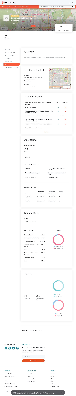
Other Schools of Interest (11, 67)
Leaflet (58, 9)
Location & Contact (10, 52)
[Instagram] (17, 348)
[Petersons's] (9, 2)
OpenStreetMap (66, 9)
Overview (7, 49)
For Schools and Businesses (11, 386)
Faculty (6, 64)
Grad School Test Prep (10, 376)
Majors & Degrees (9, 55)
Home (2, 6)
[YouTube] (13, 348)
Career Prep (7, 378)
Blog (52, 381)
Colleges (8, 6)
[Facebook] (9, 348)
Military (6, 381)
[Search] (69, 2)
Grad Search (30, 376)
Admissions (8, 58)
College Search (31, 373)
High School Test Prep (10, 383)
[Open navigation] (72, 2)
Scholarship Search (32, 378)
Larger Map (4, 28)
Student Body (8, 61)
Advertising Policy (55, 386)
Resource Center (31, 381)
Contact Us (53, 376)
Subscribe (33, 361)
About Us (53, 373)
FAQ (52, 378)
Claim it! (33, 26)
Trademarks (53, 383)
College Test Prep (8, 373)
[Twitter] (6, 348)
